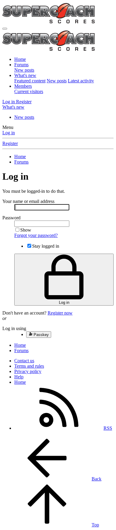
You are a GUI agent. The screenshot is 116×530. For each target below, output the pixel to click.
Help (18, 376)
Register (10, 143)
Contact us (24, 360)
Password (11, 217)
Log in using (14, 328)
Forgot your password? (36, 235)
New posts (24, 70)
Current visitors (28, 91)
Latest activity (81, 80)
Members (23, 86)
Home (20, 59)
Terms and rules (29, 366)
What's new (25, 75)
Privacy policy (27, 371)
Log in (8, 132)
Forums (21, 64)
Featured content (30, 80)
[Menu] (4, 29)
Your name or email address (28, 201)
